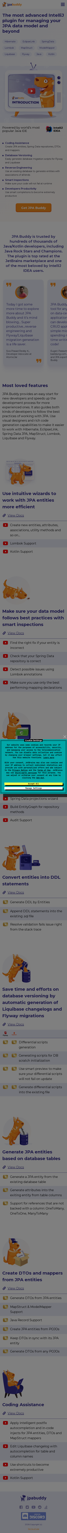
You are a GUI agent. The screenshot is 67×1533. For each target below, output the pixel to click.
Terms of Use (43, 770)
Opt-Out (40, 778)
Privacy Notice (20, 770)
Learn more (48, 757)
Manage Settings (33, 788)
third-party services (26, 772)
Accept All (33, 784)
